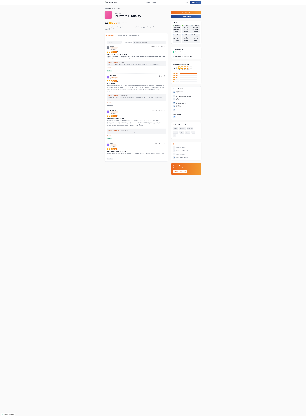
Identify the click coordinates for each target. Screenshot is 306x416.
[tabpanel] (136, 99)
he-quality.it (117, 13)
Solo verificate (128, 42)
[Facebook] (174, 117)
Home (106, 8)
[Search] (181, 2)
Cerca (154, 2)
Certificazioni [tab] (135, 35)
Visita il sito (187, 12)
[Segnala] (165, 46)
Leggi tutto (109, 67)
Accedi (186, 2)
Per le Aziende (196, 2)
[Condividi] (159, 46)
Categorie (147, 2)
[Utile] (162, 46)
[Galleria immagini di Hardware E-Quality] (177, 29)
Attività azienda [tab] (122, 35)
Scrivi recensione (187, 16)
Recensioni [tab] (111, 35)
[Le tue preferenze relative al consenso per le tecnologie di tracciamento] (8, 414)
